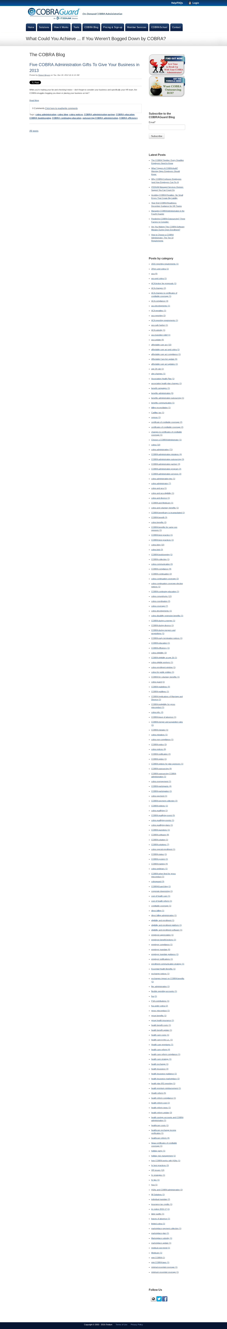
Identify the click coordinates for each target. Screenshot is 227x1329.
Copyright (88, 1324)
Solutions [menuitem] (44, 27)
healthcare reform (160, 1138)
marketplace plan (160, 1233)
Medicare (156, 1253)
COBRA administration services (166, 474)
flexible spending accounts (164, 991)
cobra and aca (159, 488)
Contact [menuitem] (176, 27)
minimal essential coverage (164, 1267)
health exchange (159, 1064)
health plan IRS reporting (163, 1083)
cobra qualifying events (162, 820)
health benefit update (161, 1030)
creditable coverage (161, 906)
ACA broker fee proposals (163, 283)
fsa (154, 996)
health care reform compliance (165, 1054)
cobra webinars (159, 869)
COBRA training (159, 864)
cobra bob (157, 549)
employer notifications (162, 959)
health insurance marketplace (165, 1079)
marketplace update (161, 1243)
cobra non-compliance (162, 739)
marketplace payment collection (166, 1228)
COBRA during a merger (163, 621)
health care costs (160, 1035)
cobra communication (162, 564)
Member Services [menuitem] (136, 27)
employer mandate (160, 949)
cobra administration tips (163, 479)
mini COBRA (158, 1258)
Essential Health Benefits (163, 969)
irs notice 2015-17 (160, 1209)
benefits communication (163, 403)
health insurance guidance (164, 1074)
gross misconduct (160, 1011)
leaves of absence (160, 1219)
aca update (157, 340)
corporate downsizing (162, 891)
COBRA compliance (161, 569)
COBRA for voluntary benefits (165, 677)
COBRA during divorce (162, 625)
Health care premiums (162, 1044)
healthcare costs (160, 1125)
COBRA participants (161, 786)
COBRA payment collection (164, 801)
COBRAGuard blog (161, 886)
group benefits (159, 1016)
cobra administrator (161, 483)
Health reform (158, 1093)
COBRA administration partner (99, 114)
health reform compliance (163, 1098)
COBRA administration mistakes (166, 454)
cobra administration (45, 114)
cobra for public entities (162, 672)
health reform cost (160, 1103)
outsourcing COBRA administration (100, 118)
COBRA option (159, 759)
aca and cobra (159, 278)
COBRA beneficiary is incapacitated (168, 513)
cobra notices (76, 114)
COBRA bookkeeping (40, 118)
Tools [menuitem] (76, 27)
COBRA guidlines (160, 691)
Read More (34, 100)
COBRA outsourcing (161, 769)
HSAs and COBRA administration (167, 1190)
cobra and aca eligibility (162, 493)
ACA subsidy (158, 330)
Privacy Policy (137, 1324)
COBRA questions (160, 830)
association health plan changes (166, 383)
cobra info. (157, 712)
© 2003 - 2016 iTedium (102, 1324)
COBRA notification (161, 754)
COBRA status (159, 854)
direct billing (157, 911)
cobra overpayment (161, 781)
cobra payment (159, 796)
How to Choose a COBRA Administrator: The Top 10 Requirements (162, 238)
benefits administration (162, 393)
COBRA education (125, 114)
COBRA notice (159, 744)
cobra (155, 445)
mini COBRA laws (160, 1262)
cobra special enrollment (163, 849)
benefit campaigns (160, 388)
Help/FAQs (177, 3)
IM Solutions (158, 1194)
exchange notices (160, 974)
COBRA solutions (160, 844)
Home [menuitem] (31, 27)
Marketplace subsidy (161, 1238)
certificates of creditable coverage (167, 427)
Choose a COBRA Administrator (166, 440)
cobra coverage (159, 606)
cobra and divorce (160, 498)
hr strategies (158, 1175)
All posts (33, 131)
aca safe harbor (159, 325)
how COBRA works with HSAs (165, 1160)
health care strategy (161, 1059)
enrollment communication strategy (167, 964)
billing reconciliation (161, 408)
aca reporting (158, 315)
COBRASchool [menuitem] (159, 27)
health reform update (161, 1113)
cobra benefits (159, 522)
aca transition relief (160, 335)
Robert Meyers (44, 75)
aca (154, 274)
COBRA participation (161, 791)
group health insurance (162, 1020)
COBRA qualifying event (163, 815)
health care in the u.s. (162, 1040)
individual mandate (160, 1199)
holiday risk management (163, 1156)
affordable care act (161, 345)
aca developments (160, 306)
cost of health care (160, 896)
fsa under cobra (159, 1006)
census (156, 417)
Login (196, 3)
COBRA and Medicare (162, 503)
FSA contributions (160, 1001)
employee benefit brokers (163, 940)
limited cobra (158, 1224)
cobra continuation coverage (165, 579)
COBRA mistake (159, 730)
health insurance (159, 1069)
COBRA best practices (162, 540)
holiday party (158, 1151)
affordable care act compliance (166, 354)
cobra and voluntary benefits (165, 508)
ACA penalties (158, 311)
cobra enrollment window (163, 667)
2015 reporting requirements (165, 264)
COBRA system (159, 859)
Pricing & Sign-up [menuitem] (112, 27)
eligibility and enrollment (162, 920)
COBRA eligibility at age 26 (164, 658)
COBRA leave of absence (163, 717)
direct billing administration (164, 915)
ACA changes (158, 288)
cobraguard (157, 881)
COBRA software (160, 835)
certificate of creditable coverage (166, 422)
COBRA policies (159, 806)
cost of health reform (161, 901)
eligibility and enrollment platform (166, 925)
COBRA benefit (159, 517)
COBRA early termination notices (166, 638)
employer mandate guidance (165, 954)
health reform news (161, 1108)
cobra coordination (160, 601)
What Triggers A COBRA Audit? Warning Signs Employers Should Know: (165, 171)
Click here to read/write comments (61, 108)
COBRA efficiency (128, 118)
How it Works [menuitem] (61, 27)
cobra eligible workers (162, 662)
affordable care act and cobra (165, 349)
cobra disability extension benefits (167, 616)
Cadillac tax (157, 412)
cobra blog (62, 114)
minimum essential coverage (165, 1272)
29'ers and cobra (160, 269)
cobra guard (158, 682)
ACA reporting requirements (164, 320)
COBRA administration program (166, 469)
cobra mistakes (159, 735)
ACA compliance (159, 301)
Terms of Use (121, 1324)
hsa (154, 1185)
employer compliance (162, 944)
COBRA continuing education (66, 118)
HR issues (157, 1170)
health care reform (160, 1049)
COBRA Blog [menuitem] (91, 27)
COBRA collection (160, 559)
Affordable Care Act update (164, 359)
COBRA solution (159, 840)
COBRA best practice (162, 535)
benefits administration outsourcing (167, 398)
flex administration (160, 986)
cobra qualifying (159, 810)
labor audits (157, 1214)
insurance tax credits (161, 1204)
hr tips (155, 1180)
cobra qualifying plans (162, 825)
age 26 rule (157, 369)
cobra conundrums (161, 596)
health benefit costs (161, 1025)
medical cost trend (160, 1248)
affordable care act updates (164, 364)
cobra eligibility (159, 653)
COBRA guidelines (160, 687)
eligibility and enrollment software (166, 930)
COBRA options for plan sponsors (167, 764)
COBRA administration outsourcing (167, 459)
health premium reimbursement (166, 1088)
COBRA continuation (161, 574)
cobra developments (161, 611)
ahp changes (158, 374)
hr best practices (160, 1165)
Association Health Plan (163, 379)
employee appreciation (162, 935)
